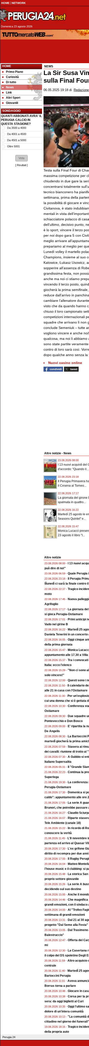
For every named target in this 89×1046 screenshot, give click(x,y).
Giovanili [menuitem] (12, 103)
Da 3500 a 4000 (16, 127)
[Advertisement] (21, 391)
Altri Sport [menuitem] (13, 97)
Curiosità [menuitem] (12, 77)
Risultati (21, 165)
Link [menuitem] (9, 92)
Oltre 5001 (13, 146)
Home (6, 66)
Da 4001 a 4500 (16, 134)
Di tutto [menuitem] (11, 82)
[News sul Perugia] (33, 16)
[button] (21, 158)
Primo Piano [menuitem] (14, 72)
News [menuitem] (10, 87)
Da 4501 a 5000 (16, 140)
